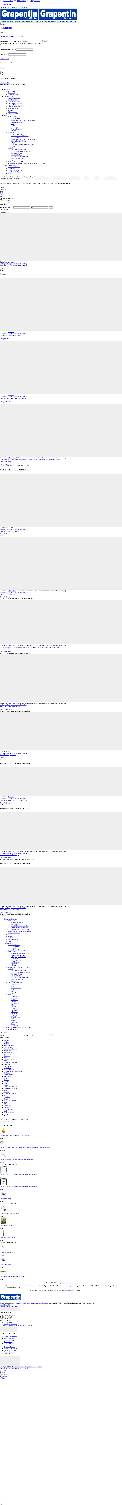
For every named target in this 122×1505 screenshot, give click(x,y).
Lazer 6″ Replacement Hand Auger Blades (13, 398)
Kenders (6, 1078)
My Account (8, 4)
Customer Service (9, 96)
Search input (17, 41)
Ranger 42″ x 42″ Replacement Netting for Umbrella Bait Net (18, 1174)
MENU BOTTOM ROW (15, 161)
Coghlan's (7, 1064)
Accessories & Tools (17, 134)
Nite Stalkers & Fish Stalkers (20, 926)
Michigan (14, 1010)
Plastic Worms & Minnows (19, 927)
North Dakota (15, 1017)
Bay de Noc (7, 1054)
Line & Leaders (32, 459)
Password (4, 54)
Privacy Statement (13, 113)
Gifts (12, 124)
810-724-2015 (7, 1322)
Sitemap (39, 1367)
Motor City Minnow (10, 1093)
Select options (12, 458)
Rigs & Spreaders (16, 129)
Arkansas (14, 998)
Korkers (6, 1080)
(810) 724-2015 (35, 1)
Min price (3, 207)
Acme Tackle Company (11, 1049)
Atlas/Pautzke (8, 1052)
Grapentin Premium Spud (7, 1252)
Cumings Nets (8, 1066)
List (1, 195)
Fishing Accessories (17, 122)
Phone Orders (8, 1342)
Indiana (13, 1007)
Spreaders (14, 993)
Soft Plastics (15, 962)
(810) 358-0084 (21, 1)
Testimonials (11, 93)
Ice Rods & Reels (16, 155)
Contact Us (7, 173)
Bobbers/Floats (15, 984)
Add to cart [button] (11, 262)
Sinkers (13, 131)
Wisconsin (14, 1025)
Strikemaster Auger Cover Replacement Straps (14, 800)
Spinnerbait (14, 964)
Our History (11, 91)
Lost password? (4, 59)
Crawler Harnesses (17, 922)
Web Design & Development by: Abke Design (14, 1368)
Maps (13, 143)
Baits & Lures (15, 118)
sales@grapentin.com (10, 1324)
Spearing (14, 160)
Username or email (7, 49)
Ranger (6, 1099)
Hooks (13, 125)
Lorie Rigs (7, 1083)
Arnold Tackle (8, 1050)
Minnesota (14, 1012)
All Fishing (11, 132)
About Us (7, 89)
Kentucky (14, 1008)
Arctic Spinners (8, 1047)
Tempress (7, 1107)
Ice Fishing (14, 127)
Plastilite (6, 1044)
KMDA (6, 1042)
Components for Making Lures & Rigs (23, 120)
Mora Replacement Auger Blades (10, 706)
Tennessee (14, 1022)
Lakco (2, 757)
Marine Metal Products (11, 1087)
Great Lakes (15, 1003)
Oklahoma (14, 1000)
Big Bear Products (9, 1059)
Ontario (13, 1020)
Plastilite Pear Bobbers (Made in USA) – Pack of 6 (15, 1135)
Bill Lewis (7, 1061)
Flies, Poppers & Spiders (18, 957)
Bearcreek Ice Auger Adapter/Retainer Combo (14, 265)
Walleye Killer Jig (5, 1198)
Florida (13, 1001)
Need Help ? (11, 110)
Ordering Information (14, 98)
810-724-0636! (50, 163)
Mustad (6, 1095)
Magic (6, 1085)
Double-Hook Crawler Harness (9, 1213)
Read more (11, 797)
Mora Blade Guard (5, 649)
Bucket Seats (15, 946)
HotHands (7, 1073)
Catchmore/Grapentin (14, 117)
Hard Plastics (15, 958)
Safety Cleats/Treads (17, 158)
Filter (50, 207)
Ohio (12, 1019)
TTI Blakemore (8, 1109)
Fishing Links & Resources (16, 170)
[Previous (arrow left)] (1, 1504)
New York (14, 1015)
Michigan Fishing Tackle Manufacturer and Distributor (32, 1303)
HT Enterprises (4, 338)
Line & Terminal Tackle (18, 141)
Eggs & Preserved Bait (18, 955)
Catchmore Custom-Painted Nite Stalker (12, 1276)
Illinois (13, 1005)
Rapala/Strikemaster (6, 401)
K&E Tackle (4, 268)
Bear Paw (7, 1056)
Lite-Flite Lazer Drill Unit (8, 594)
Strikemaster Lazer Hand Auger (9, 855)
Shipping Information (14, 106)
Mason (6, 1090)
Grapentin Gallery (13, 94)
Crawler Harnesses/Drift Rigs (20, 953)
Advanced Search (35, 43)
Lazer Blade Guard (6, 461)
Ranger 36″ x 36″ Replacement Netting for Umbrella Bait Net (18, 1186)
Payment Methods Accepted (16, 105)
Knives (13, 948)
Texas (13, 1024)
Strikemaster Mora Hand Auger (9, 909)
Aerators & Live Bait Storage (20, 136)
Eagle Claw (7, 1068)
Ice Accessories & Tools (18, 149)
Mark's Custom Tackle (10, 1088)
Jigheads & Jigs (16, 924)
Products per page (5, 198)
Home (2, 177)
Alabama (14, 996)
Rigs (12, 989)
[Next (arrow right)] (2, 1504)
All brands (7, 1040)
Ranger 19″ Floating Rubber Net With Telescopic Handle (17, 1160)
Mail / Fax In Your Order (15, 103)
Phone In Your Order (14, 101)
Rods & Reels (15, 146)
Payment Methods (9, 1347)
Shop (5, 115)
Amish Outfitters (9, 1045)
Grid (1, 193)
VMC (5, 1111)
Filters (2, 188)
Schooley (6, 1104)
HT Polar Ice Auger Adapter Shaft (10, 335)
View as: (2, 191)
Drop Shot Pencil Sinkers (7, 1237)
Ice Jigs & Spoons (16, 153)
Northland (7, 1097)
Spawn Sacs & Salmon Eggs (20, 929)
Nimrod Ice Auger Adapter (8, 755)
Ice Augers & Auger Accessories (21, 151)
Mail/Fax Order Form (14, 172)
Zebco (6, 1114)
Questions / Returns (13, 108)
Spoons (13, 965)
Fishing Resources (9, 165)
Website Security (13, 100)
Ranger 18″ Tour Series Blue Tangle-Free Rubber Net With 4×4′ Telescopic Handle (25, 1147)
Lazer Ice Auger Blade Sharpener (10, 531)
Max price (9, 207)
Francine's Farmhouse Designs (13, 1071)
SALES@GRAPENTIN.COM (12, 36)
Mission (6, 1092)
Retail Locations (12, 112)
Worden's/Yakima (9, 1112)
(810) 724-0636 (8, 1)
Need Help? (7, 1353)
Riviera (6, 1102)
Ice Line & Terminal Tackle (19, 156)
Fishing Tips (11, 168)
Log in (2, 68)
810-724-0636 (7, 1320)
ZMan (6, 1116)
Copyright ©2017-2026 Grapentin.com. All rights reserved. (18, 1367)
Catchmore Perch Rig (6, 1225)
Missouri (14, 1013)
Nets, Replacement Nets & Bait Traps (22, 144)
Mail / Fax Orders (9, 1343)
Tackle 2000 (7, 1105)
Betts (5, 1057)
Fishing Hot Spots (9, 1069)
